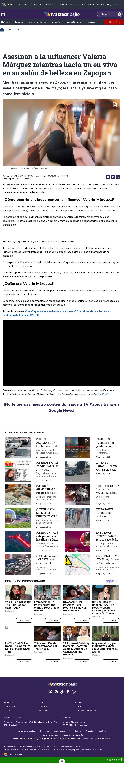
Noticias (74, 4)
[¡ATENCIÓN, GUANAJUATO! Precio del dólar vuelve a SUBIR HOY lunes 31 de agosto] (18, 494)
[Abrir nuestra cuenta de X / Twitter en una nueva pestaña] (50, 692)
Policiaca (91, 22)
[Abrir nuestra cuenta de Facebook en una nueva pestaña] (68, 692)
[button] (62, 761)
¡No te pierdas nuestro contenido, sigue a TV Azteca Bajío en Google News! (61, 407)
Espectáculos (74, 22)
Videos (100, 4)
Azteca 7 (50, 4)
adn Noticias (87, 4)
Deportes (63, 4)
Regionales (113, 4)
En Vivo (115, 21)
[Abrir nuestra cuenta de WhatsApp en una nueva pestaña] (74, 692)
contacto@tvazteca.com (73, 722)
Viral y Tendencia (37, 22)
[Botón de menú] (3, 14)
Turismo (19, 22)
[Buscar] (119, 14)
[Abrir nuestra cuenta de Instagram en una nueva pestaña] (56, 692)
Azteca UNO (37, 4)
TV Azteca (22, 4)
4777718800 (68, 725)
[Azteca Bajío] (62, 14)
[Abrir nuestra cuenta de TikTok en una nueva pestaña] (62, 692)
